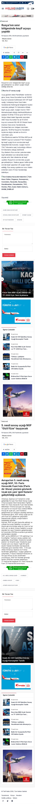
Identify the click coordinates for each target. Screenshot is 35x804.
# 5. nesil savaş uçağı (10, 575)
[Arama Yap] (28, 8)
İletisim (15, 798)
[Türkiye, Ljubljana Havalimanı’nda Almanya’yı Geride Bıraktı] (17, 279)
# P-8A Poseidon (8, 220)
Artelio (29, 791)
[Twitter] (7, 800)
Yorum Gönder (9, 255)
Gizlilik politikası (6, 798)
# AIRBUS (23, 575)
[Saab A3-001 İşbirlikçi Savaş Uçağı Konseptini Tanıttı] (17, 337)
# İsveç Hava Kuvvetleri (11, 215)
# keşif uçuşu (26, 215)
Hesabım (19, 795)
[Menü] (2, 8)
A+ (23, 52)
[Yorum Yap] (18, 52)
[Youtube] (12, 800)
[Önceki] (2, 279)
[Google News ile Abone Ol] (8, 47)
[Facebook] (3, 800)
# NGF (17, 580)
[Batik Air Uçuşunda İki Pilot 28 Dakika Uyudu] (17, 366)
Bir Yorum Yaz (7, 229)
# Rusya (19, 220)
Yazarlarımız (5, 795)
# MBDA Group (7, 580)
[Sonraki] (32, 279)
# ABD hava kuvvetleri (10, 210)
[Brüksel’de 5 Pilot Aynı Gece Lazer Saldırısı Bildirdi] (17, 376)
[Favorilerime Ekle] (14, 52)
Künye (12, 795)
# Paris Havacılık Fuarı (10, 585)
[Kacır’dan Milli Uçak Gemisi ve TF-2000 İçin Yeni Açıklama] (17, 347)
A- (27, 52)
